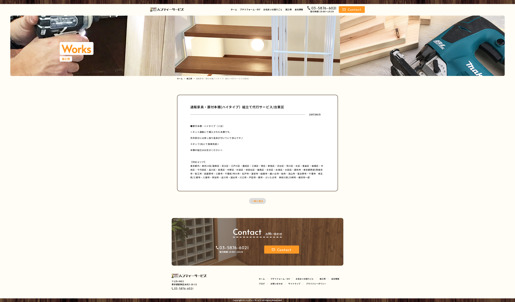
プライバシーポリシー (316, 283)
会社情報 (299, 9)
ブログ (262, 283)
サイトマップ (294, 283)
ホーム (234, 9)
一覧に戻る (257, 201)
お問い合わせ (277, 283)
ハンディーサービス (253, 300)
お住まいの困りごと (272, 9)
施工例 (288, 9)
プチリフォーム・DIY (250, 9)
